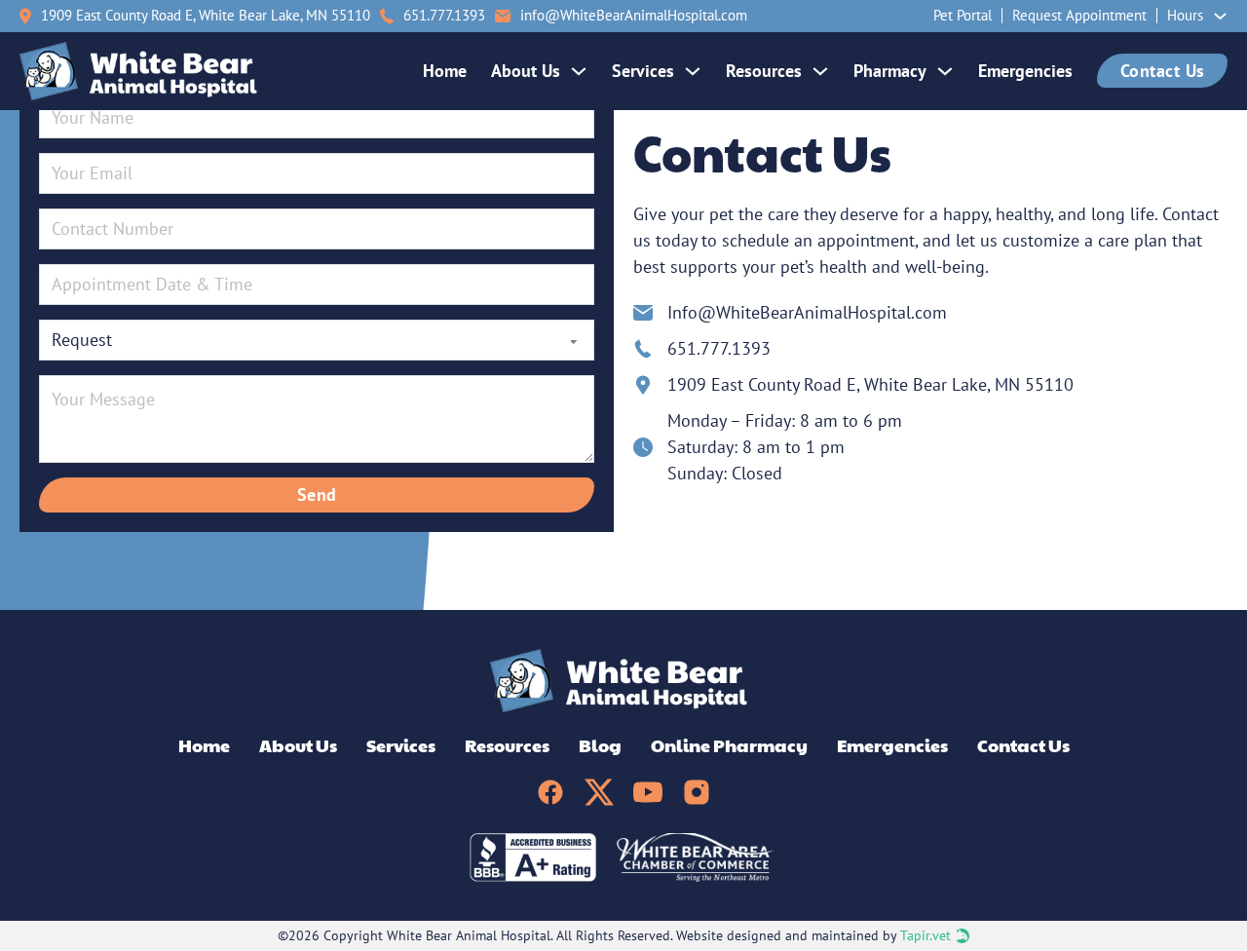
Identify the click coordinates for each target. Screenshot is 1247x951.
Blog (600, 745)
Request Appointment (1079, 15)
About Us (525, 70)
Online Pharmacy (729, 745)
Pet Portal (962, 15)
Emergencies (1025, 70)
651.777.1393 (719, 348)
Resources (764, 70)
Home (445, 70)
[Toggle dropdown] (1220, 16)
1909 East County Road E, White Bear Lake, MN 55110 (205, 15)
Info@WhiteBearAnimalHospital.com (807, 312)
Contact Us (1162, 70)
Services (643, 70)
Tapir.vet (925, 935)
